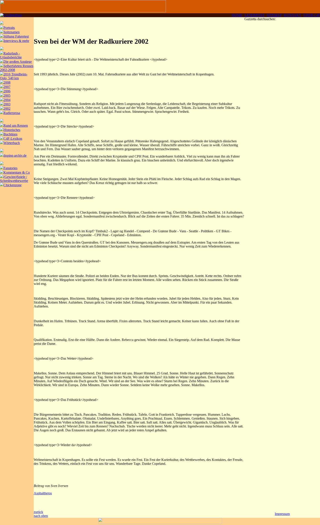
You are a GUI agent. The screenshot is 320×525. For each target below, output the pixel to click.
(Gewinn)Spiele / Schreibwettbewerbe (14, 179)
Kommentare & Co (16, 172)
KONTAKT (292, 15)
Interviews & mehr (16, 41)
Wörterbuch (11, 143)
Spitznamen (11, 32)
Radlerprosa (11, 113)
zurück (38, 512)
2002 (6, 108)
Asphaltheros (43, 493)
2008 (6, 82)
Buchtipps (10, 134)
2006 (6, 91)
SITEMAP (274, 15)
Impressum (282, 514)
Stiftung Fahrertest (16, 36)
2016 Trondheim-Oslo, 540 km (13, 76)
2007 (6, 87)
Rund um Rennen (15, 125)
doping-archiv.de (15, 155)
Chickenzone (12, 185)
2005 (6, 95)
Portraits (9, 28)
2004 (6, 100)
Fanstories (10, 168)
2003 (6, 104)
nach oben (41, 516)
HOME (237, 15)
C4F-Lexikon (12, 138)
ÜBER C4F (311, 15)
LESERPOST (254, 15)
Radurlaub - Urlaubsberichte (11, 55)
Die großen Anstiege (17, 61)
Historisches (11, 130)
